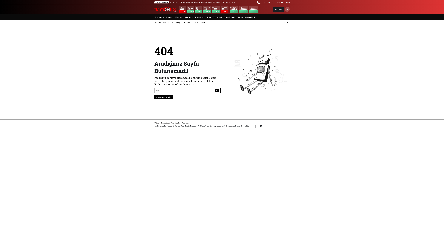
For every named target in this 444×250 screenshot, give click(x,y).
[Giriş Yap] (287, 9)
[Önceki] (170, 2)
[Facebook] (255, 126)
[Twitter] (260, 126)
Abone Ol (278, 9)
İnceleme (187, 23)
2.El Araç (176, 23)
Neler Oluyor (161, 23)
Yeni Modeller (201, 23)
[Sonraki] (173, 2)
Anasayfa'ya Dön (163, 97)
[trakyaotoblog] (165, 9)
